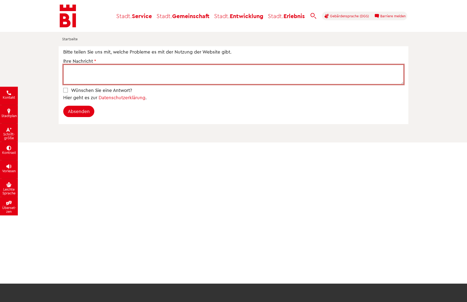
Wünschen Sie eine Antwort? (101, 90)
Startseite (70, 39)
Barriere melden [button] (392, 16)
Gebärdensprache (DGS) (349, 16)
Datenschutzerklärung (122, 97)
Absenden (79, 111)
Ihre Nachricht (78, 61)
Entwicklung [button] (238, 15)
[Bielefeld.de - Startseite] (68, 16)
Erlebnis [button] (286, 15)
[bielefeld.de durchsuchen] (313, 16)
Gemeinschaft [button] (182, 15)
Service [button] (134, 15)
